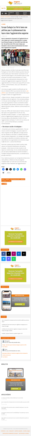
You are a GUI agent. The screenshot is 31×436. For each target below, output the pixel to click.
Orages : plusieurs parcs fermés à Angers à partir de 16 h (14, 344)
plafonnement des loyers (6, 181)
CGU (7, 431)
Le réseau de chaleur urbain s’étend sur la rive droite (12, 398)
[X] (8, 254)
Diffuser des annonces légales (10, 433)
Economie (7, 16)
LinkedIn (6, 184)
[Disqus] (15, 206)
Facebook (2, 184)
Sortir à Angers (18, 431)
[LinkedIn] (19, 254)
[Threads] (24, 254)
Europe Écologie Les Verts (15, 179)
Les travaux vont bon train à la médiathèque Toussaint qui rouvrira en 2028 (15, 413)
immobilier (23, 179)
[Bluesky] (3, 259)
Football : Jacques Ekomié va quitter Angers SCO (12, 333)
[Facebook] (3, 254)
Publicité (11, 431)
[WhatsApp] (14, 259)
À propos (3, 431)
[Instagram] (14, 254)
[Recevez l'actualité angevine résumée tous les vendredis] (15, 8)
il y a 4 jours (4, 346)
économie (7, 179)
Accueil (2, 16)
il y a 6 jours (4, 356)
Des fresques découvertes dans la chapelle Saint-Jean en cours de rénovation (14, 408)
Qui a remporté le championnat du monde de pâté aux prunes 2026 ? (15, 402)
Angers (3, 179)
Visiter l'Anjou (26, 431)
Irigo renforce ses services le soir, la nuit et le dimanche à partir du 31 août (15, 418)
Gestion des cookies (24, 433)
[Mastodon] (8, 259)
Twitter (4, 184)
